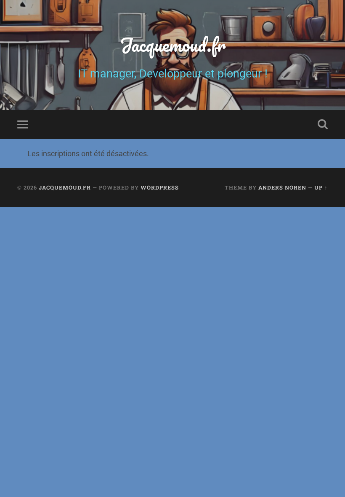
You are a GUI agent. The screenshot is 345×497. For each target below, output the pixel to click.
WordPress (160, 187)
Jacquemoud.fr (173, 44)
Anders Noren (282, 187)
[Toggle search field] (323, 124)
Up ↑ (321, 187)
